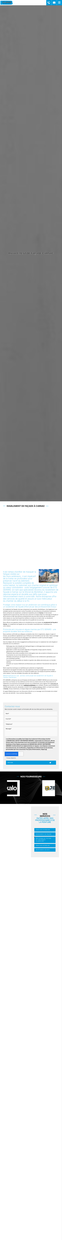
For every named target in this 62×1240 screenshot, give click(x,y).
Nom (31, 710)
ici (46, 749)
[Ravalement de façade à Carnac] (49, 576)
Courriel (31, 715)
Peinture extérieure (43, 830)
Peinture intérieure (43, 845)
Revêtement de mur (42, 850)
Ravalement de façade (43, 834)
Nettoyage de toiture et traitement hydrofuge (43, 840)
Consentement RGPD (31, 736)
